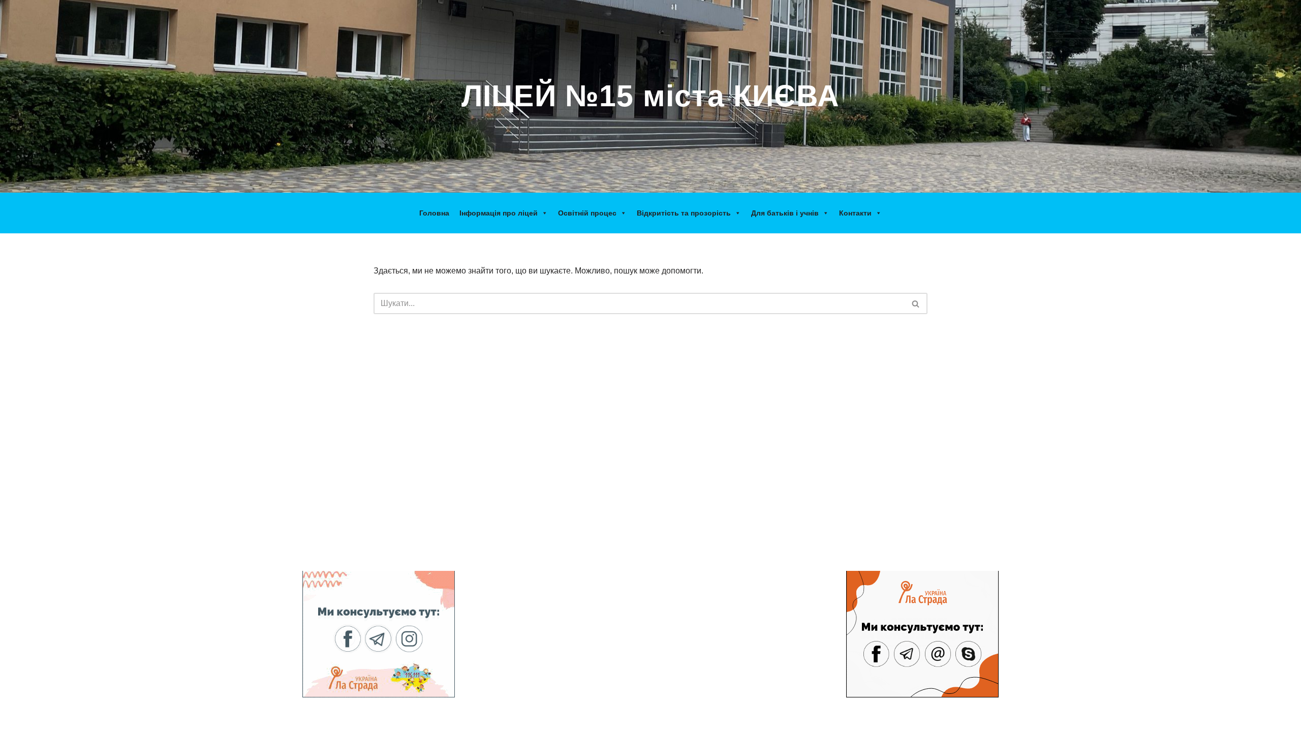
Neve (312, 719)
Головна (434, 213)
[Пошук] (916, 303)
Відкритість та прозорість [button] (684, 213)
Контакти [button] (855, 213)
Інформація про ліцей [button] (498, 213)
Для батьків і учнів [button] (785, 213)
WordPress (398, 719)
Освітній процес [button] (587, 213)
